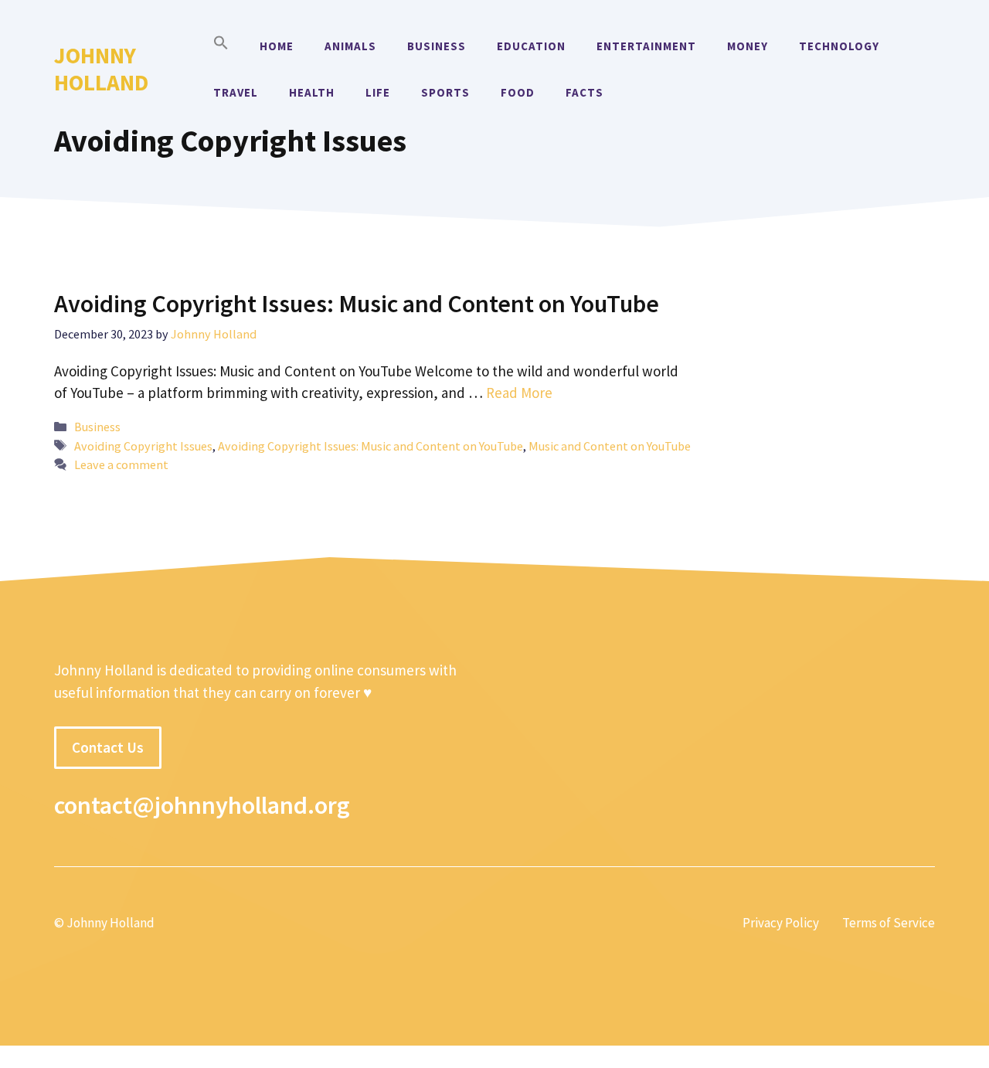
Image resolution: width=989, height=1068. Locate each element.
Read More (519, 392)
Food (518, 92)
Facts (584, 92)
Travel (235, 92)
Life (377, 92)
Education (531, 46)
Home (277, 46)
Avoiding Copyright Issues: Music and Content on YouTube (356, 303)
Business (436, 46)
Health (312, 92)
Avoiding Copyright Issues (143, 446)
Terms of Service (888, 922)
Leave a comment (121, 464)
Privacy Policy (781, 922)
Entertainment (646, 46)
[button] (221, 46)
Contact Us (108, 747)
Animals (350, 46)
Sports (445, 92)
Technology (839, 46)
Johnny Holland (101, 69)
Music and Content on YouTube (609, 446)
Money (747, 46)
